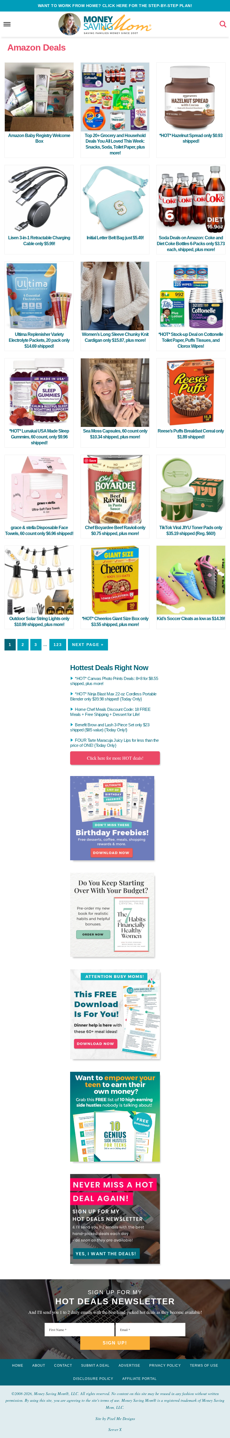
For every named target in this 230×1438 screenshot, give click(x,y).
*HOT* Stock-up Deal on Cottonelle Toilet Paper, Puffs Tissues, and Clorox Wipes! (190, 340)
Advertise (129, 1366)
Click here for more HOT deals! (115, 758)
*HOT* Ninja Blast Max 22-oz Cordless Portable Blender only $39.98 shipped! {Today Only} (113, 696)
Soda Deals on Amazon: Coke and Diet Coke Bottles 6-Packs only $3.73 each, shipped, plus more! (191, 243)
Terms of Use (204, 1366)
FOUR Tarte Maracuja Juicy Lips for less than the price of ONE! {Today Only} (114, 743)
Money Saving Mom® (118, 24)
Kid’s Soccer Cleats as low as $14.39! (191, 618)
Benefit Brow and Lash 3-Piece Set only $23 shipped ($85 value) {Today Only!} (109, 727)
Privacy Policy (165, 1366)
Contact (63, 1366)
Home (17, 1366)
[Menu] (7, 24)
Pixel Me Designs (121, 1418)
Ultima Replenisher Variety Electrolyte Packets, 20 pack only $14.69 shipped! (39, 340)
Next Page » (88, 644)
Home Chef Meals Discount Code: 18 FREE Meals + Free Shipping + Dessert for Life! (110, 712)
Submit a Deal (95, 1366)
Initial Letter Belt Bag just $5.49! (115, 237)
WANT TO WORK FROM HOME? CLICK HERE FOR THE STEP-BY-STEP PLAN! (115, 5)
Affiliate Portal (139, 1379)
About (38, 1366)
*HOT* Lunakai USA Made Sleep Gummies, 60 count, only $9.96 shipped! (39, 437)
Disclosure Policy (93, 1379)
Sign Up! (115, 1343)
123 (58, 644)
